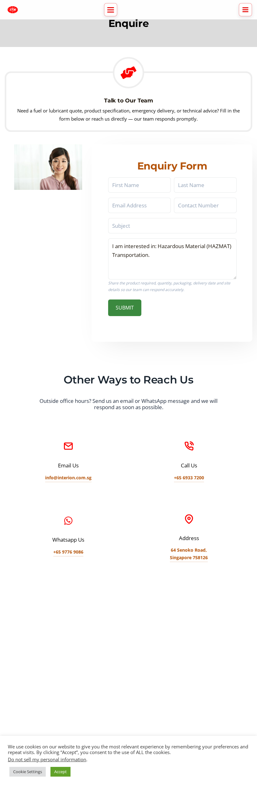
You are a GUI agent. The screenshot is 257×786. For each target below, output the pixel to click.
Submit (125, 307)
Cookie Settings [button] (27, 771)
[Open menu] (245, 9)
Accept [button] (60, 771)
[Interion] (13, 10)
